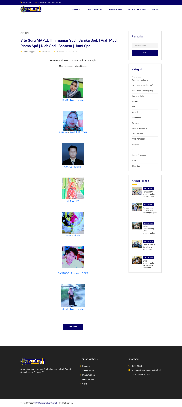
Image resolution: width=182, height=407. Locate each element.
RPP (133, 150)
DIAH (69, 235)
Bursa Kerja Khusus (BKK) (142, 91)
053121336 (27, 2)
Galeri (155, 10)
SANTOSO (63, 273)
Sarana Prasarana (139, 155)
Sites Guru (46, 51)
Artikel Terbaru (94, 10)
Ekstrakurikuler (138, 96)
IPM (133, 107)
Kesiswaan (136, 117)
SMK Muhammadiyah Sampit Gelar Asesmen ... (149, 264)
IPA (77, 201)
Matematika (77, 100)
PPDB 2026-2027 (138, 139)
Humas (135, 101)
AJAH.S (68, 166)
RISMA (70, 201)
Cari (145, 53)
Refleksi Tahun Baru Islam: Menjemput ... (149, 247)
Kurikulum (136, 123)
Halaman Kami (88, 379)
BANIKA (63, 132)
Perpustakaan (137, 134)
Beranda (75, 10)
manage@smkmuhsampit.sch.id (50, 2)
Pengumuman (115, 10)
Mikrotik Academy (137, 10)
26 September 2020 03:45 (66, 51)
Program (135, 144)
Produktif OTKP (78, 132)
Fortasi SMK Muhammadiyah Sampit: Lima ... (149, 194)
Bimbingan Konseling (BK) (142, 85)
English (78, 166)
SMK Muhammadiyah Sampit (45, 403)
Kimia (77, 235)
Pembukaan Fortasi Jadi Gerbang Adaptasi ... (150, 211)
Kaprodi (135, 112)
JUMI (65, 309)
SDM (134, 160)
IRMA (65, 100)
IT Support (29, 51)
